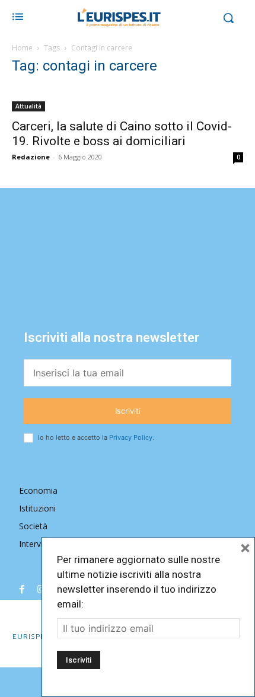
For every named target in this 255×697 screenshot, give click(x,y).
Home (22, 48)
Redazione (31, 156)
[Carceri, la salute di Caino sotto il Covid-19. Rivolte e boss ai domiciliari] (127, 99)
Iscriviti (128, 410)
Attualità (28, 106)
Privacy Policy (130, 437)
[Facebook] (22, 590)
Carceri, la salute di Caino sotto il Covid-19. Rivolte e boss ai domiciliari (122, 133)
